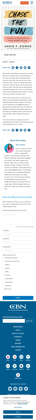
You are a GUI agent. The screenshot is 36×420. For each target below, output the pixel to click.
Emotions (7, 275)
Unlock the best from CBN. (12, 317)
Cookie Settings (18, 407)
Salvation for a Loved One (12, 261)
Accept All (17, 417)
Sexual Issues (9, 282)
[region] (18, 407)
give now (25, 3)
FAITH (18, 330)
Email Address (7, 247)
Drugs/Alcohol (9, 278)
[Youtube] (10, 389)
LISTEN (18, 350)
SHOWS (18, 343)
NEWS (18, 340)
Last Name (6, 239)
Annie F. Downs (9, 62)
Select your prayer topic (9, 255)
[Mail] (25, 67)
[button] (31, 2)
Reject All (18, 412)
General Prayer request (11, 258)
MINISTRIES (18, 326)
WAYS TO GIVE (18, 333)
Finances (7, 268)
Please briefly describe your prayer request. (14, 210)
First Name (6, 230)
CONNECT (18, 337)
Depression (8, 285)
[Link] (29, 67)
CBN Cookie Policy (22, 404)
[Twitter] (17, 67)
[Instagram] (21, 389)
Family (7, 271)
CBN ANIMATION (18, 346)
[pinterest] (21, 67)
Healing (7, 265)
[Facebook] (13, 67)
